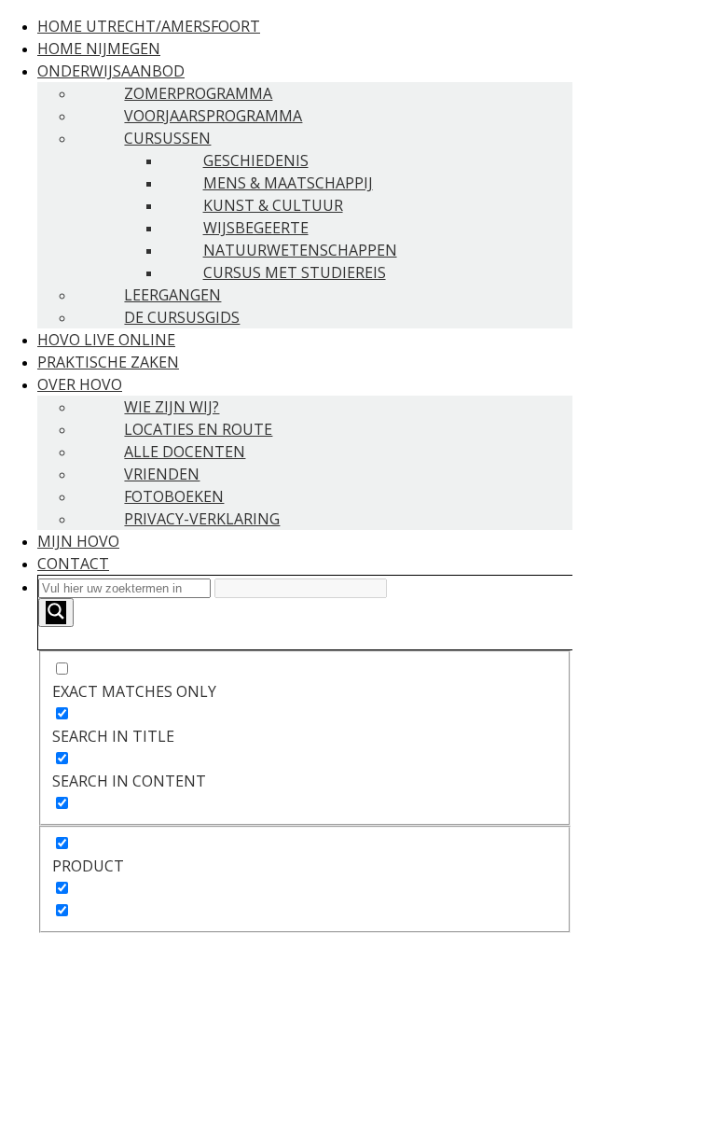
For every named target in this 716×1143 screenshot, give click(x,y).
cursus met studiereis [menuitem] (294, 272)
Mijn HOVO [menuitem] (78, 541)
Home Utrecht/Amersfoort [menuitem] (148, 26)
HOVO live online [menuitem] (106, 339)
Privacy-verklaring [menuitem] (202, 519)
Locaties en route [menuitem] (198, 429)
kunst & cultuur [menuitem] (273, 205)
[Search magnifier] (56, 612)
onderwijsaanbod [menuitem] (111, 71)
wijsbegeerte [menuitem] (256, 227)
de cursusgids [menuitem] (182, 317)
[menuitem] (304, 754)
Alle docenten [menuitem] (184, 451)
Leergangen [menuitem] (172, 295)
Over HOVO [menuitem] (79, 384)
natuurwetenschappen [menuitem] (300, 250)
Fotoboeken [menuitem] (174, 496)
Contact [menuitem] (73, 563)
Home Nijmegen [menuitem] (98, 48)
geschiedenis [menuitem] (256, 160)
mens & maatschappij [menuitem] (288, 183)
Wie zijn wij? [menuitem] (171, 407)
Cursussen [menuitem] (167, 138)
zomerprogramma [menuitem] (198, 93)
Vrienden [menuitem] (162, 474)
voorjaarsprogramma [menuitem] (213, 115)
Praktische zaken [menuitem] (108, 362)
